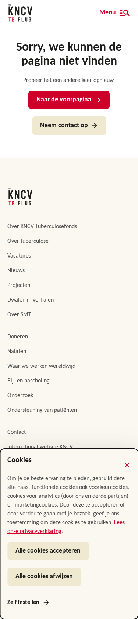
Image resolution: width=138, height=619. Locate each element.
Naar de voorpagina (63, 99)
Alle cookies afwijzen (44, 576)
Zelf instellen (23, 602)
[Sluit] (127, 465)
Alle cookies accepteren (48, 550)
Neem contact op (64, 125)
